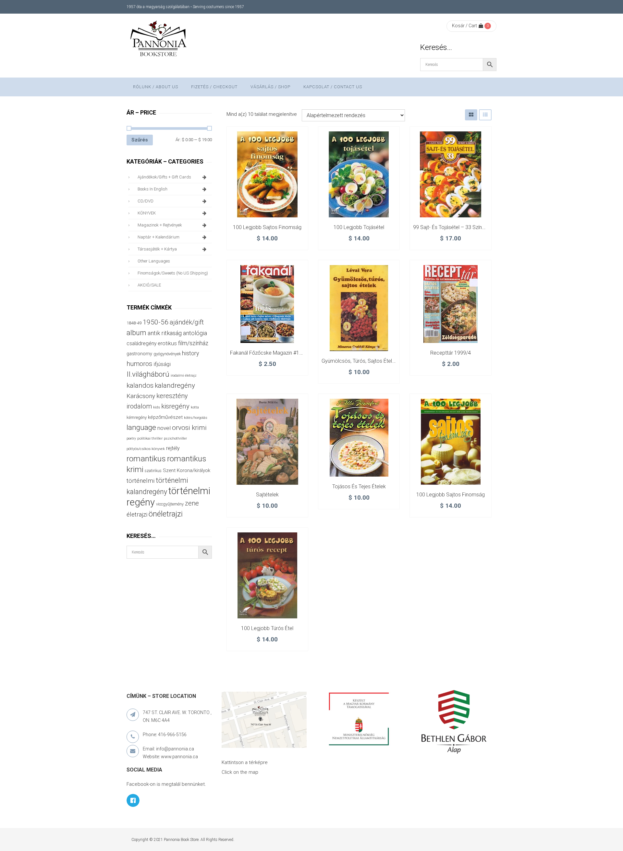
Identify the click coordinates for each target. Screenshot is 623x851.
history (190, 353)
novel (164, 428)
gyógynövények (167, 353)
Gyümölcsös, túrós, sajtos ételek (359, 361)
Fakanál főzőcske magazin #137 (267, 353)
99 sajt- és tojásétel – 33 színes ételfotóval (463, 227)
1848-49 (134, 323)
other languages (154, 261)
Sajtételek (267, 495)
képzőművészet (165, 417)
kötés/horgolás (195, 418)
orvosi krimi (189, 428)
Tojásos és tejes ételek (359, 486)
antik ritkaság (165, 333)
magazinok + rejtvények (160, 225)
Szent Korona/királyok (186, 470)
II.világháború (148, 374)
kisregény (175, 406)
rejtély (173, 448)
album (136, 333)
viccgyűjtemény (170, 504)
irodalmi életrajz (184, 375)
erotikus (167, 343)
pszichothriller (175, 438)
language (141, 427)
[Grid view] (471, 114)
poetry (131, 438)
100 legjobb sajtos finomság (267, 227)
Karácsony (141, 396)
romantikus (146, 458)
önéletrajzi (166, 513)
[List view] (485, 114)
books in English (152, 189)
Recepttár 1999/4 (450, 353)
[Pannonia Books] (159, 39)
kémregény (137, 417)
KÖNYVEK (147, 213)
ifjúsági (162, 364)
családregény (141, 343)
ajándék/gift (187, 322)
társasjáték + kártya (157, 249)
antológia (195, 333)
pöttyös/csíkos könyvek (146, 449)
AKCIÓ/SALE (149, 285)
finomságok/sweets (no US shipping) (173, 273)
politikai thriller (150, 438)
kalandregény (175, 385)
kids (156, 407)
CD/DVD (145, 201)
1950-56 (155, 322)
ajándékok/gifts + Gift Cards (164, 177)
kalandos (140, 385)
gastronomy (139, 353)
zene (192, 503)
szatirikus (153, 470)
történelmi (140, 480)
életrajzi (137, 514)
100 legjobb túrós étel (267, 628)
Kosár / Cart (464, 25)
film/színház (193, 343)
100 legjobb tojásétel (359, 227)
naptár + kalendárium (158, 237)
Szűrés (139, 140)
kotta (195, 407)
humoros (139, 364)
